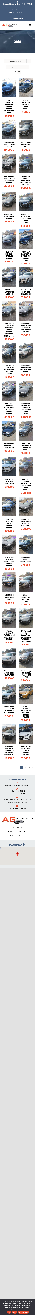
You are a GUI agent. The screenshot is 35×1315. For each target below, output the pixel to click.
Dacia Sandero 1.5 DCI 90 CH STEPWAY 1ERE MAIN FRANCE (9, 710)
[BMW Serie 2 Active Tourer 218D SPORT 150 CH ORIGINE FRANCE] (26, 311)
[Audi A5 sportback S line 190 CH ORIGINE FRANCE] (26, 87)
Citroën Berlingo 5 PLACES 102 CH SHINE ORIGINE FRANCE (9, 635)
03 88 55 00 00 (20, 10)
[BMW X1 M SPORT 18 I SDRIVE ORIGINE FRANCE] (9, 506)
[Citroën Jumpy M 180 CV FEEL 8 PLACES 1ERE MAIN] (26, 658)
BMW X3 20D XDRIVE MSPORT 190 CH (25, 559)
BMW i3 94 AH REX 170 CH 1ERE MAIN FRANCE (9, 255)
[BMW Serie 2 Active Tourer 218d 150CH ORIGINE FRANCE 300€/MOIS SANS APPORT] (9, 311)
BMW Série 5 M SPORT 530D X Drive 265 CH (9, 446)
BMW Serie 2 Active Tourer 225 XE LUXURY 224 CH (25, 369)
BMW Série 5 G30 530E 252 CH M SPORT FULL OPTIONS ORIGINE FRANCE (26, 409)
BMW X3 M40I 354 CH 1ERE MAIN (9, 597)
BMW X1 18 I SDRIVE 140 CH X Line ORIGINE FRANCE (26, 446)
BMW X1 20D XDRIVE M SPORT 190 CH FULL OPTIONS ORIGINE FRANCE (26, 484)
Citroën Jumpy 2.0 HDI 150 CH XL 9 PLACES (9, 673)
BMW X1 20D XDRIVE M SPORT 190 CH (9, 481)
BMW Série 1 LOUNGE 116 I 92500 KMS (9, 292)
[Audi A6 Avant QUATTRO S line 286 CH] (9, 129)
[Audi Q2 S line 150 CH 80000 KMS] (26, 129)
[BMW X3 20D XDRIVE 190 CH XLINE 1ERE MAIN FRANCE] (26, 506)
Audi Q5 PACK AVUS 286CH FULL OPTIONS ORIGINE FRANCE (26, 218)
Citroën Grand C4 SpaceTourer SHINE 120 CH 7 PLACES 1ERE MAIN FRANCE (26, 636)
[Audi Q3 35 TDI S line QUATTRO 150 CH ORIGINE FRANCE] (9, 163)
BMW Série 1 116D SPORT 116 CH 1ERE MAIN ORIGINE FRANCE (26, 256)
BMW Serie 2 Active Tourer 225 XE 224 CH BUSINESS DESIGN (9, 370)
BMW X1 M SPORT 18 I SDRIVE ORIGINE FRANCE (9, 523)
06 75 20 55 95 (21, 13)
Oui (9, 1312)
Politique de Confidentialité (17, 831)
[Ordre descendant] (29, 61)
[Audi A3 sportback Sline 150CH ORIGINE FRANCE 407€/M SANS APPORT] (9, 87)
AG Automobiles (17, 18)
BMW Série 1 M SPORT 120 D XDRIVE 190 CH (26, 292)
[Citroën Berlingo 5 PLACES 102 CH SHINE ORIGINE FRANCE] (9, 618)
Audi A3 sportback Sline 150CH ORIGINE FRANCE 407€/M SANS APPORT (9, 106)
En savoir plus (23, 1312)
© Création (17, 836)
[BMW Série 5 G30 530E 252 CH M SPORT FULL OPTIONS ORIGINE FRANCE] (26, 391)
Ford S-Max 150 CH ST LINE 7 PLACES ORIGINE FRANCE (26, 751)
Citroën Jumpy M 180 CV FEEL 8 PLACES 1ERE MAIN (26, 674)
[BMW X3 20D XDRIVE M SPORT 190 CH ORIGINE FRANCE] (9, 544)
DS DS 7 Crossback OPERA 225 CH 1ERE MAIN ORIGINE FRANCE (26, 712)
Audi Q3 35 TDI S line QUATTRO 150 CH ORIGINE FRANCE (9, 179)
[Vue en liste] (19, 72)
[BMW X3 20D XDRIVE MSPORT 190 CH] (26, 544)
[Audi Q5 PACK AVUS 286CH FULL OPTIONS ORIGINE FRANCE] (26, 201)
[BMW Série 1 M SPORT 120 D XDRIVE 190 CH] (26, 277)
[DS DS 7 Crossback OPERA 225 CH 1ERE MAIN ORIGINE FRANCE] (26, 694)
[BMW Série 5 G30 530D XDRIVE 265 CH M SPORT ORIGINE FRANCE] (9, 391)
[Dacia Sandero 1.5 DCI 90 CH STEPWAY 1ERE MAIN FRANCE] (9, 694)
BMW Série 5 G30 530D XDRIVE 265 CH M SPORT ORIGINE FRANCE (9, 409)
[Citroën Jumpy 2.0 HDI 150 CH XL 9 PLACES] (9, 658)
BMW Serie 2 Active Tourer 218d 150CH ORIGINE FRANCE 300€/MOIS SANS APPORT (9, 330)
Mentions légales (17, 827)
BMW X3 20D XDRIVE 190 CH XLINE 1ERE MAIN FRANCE (26, 522)
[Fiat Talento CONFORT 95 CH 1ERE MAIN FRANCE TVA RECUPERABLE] (9, 734)
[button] (17, 854)
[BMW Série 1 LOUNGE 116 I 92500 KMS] (9, 277)
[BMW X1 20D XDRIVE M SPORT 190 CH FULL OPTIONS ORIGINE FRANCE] (26, 466)
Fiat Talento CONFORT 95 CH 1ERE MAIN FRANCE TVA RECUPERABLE (9, 751)
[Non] (33, 1307)
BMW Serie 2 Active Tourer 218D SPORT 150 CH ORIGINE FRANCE (26, 328)
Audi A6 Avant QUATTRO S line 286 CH (9, 144)
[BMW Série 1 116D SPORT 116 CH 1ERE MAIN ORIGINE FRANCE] (26, 239)
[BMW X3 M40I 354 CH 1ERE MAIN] (9, 582)
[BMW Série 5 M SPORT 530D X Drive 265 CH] (9, 431)
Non (14, 1312)
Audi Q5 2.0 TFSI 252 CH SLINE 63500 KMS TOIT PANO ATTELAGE (25, 180)
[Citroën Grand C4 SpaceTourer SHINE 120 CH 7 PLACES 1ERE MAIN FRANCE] (26, 618)
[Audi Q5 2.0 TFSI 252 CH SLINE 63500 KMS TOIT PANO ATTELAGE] (26, 163)
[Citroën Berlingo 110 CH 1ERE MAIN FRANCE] (26, 582)
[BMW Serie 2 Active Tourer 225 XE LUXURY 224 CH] (26, 353)
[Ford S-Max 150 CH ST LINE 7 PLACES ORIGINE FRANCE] (26, 734)
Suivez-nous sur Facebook (17, 808)
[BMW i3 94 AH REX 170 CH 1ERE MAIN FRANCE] (9, 239)
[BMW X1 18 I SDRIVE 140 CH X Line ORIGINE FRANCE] (26, 431)
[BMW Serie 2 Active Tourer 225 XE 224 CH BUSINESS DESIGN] (9, 353)
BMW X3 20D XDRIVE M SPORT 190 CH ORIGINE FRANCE (9, 561)
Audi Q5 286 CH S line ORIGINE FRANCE (9, 216)
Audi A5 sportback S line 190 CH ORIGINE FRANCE (26, 104)
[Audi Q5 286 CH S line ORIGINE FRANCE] (9, 201)
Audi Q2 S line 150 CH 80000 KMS (26, 144)
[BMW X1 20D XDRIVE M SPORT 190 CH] (9, 466)
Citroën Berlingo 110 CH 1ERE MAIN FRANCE (26, 598)
